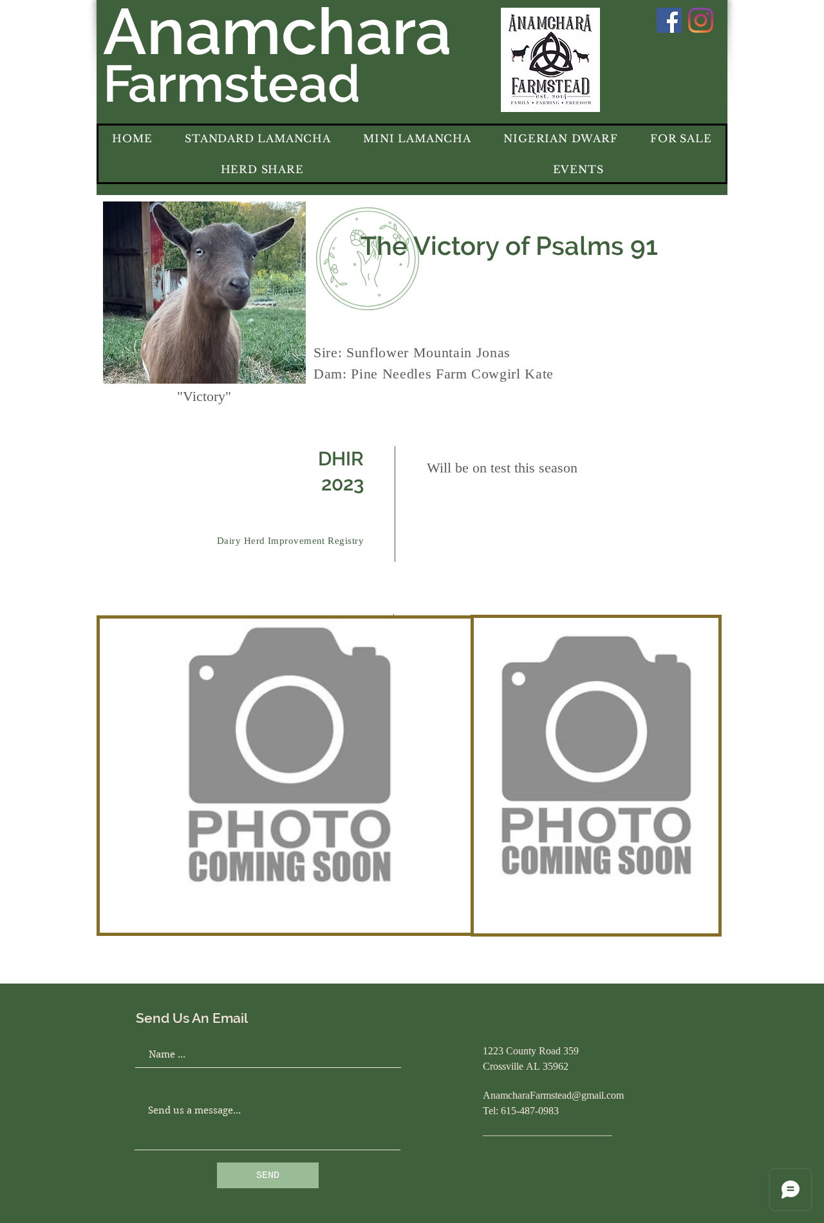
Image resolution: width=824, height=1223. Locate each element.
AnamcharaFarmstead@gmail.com (553, 1096)
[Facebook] (669, 20)
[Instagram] (700, 20)
